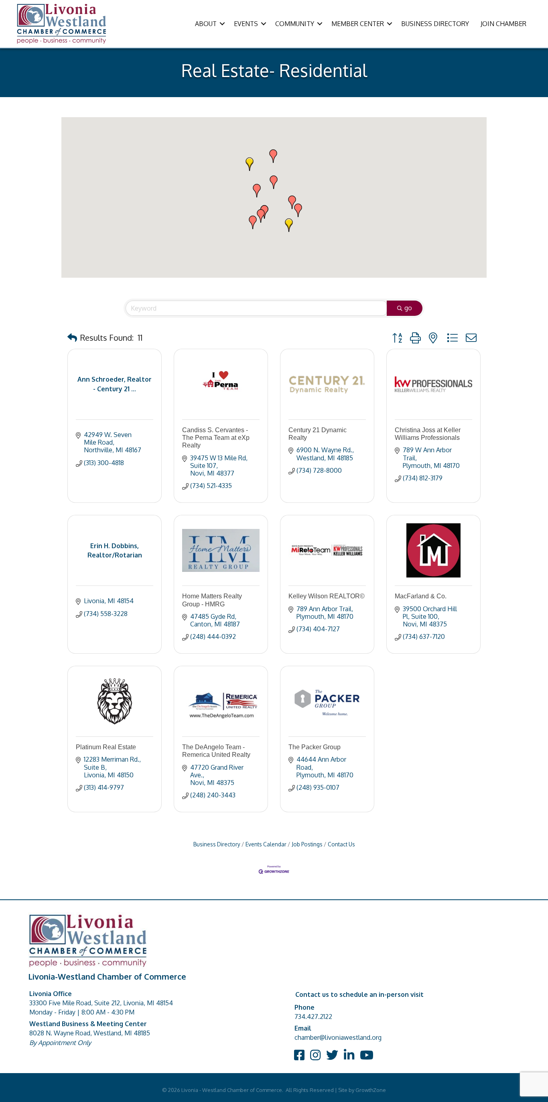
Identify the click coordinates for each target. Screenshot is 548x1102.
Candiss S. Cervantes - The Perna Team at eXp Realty (216, 438)
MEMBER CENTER (357, 24)
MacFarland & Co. (421, 596)
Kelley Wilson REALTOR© (326, 596)
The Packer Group (314, 747)
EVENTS (246, 24)
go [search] (408, 308)
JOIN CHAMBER (503, 24)
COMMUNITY (294, 24)
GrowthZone (370, 1090)
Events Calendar (266, 844)
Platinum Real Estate (106, 747)
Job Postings (307, 844)
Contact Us (341, 844)
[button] (261, 216)
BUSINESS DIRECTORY (435, 24)
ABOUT (206, 24)
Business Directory (216, 844)
